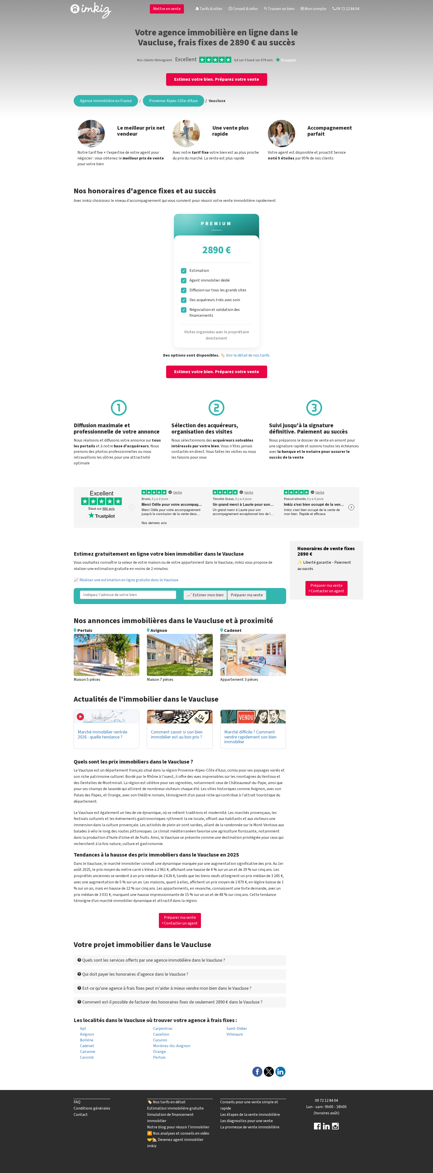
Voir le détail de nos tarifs (247, 355)
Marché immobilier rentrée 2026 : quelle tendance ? (102, 734)
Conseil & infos (245, 9)
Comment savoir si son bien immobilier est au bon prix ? (176, 734)
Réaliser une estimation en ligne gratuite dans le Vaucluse (128, 580)
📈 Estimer (205, 595)
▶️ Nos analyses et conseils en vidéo (178, 1133)
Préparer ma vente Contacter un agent (180, 920)
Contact (81, 1114)
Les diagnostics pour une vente (246, 1121)
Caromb (87, 1057)
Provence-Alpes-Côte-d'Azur (173, 101)
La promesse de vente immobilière (249, 1127)
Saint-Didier (237, 1028)
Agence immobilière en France (106, 101)
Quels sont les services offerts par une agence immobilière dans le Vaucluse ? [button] (153, 960)
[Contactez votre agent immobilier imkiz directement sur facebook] (317, 1128)
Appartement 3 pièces (239, 679)
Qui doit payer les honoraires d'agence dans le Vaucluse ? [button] (134, 974)
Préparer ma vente (247, 595)
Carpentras (162, 1028)
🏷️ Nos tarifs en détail (166, 1102)
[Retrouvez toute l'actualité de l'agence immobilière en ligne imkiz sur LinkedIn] (326, 1128)
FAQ (77, 1102)
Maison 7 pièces (160, 679)
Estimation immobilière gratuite (175, 1108)
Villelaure (235, 1034)
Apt (83, 1028)
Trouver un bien (280, 9)
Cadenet (87, 1046)
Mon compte (315, 9)
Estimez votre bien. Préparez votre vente (216, 79)
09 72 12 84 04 (347, 9)
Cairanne (87, 1051)
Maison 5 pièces (87, 679)
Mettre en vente (167, 9)
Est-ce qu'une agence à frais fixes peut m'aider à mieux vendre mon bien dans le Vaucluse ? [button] (166, 988)
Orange (159, 1051)
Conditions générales (92, 1108)
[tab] (180, 960)
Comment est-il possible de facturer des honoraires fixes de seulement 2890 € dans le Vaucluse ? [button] (171, 1002)
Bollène (86, 1040)
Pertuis (159, 1057)
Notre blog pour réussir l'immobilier (178, 1127)
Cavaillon (161, 1034)
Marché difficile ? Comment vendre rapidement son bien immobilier (250, 737)
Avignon (87, 1034)
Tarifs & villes (210, 9)
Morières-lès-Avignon (171, 1046)
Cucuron (160, 1040)
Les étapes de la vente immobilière (250, 1114)
